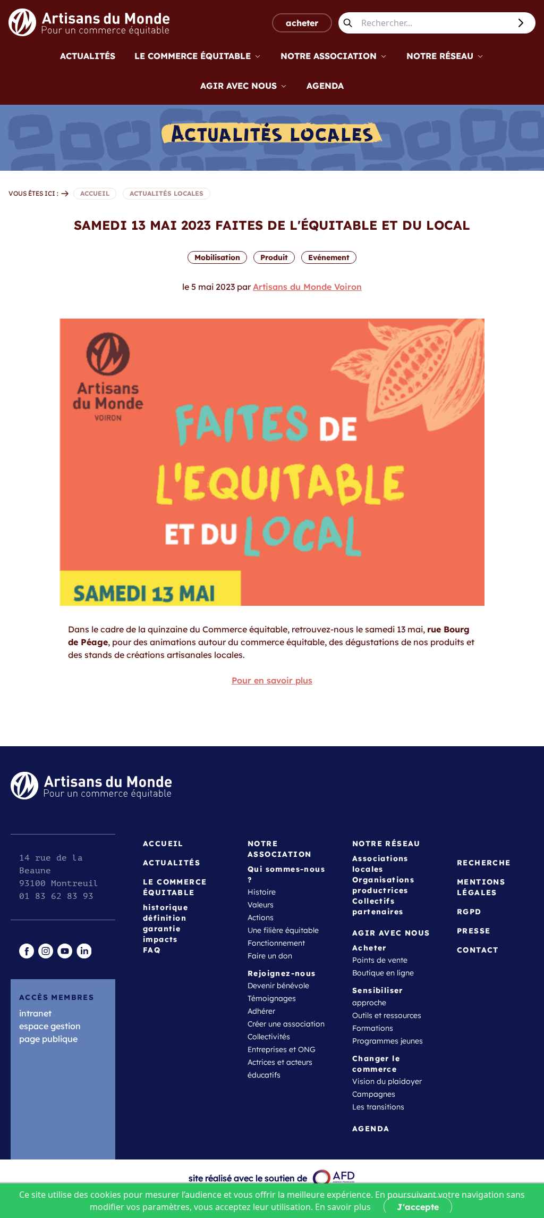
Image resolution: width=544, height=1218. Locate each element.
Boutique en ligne (383, 973)
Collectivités (269, 1036)
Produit (274, 257)
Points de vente (379, 960)
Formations (372, 1028)
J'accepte (418, 1207)
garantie (162, 928)
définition (164, 918)
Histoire (262, 892)
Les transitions (378, 1107)
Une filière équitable (283, 930)
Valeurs (261, 905)
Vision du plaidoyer (387, 1081)
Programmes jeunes (387, 1041)
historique (165, 907)
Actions (261, 917)
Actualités (87, 56)
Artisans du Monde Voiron (307, 286)
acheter (302, 23)
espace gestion (50, 1026)
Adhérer (261, 1011)
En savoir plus (343, 1207)
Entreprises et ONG (282, 1049)
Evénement (329, 257)
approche (369, 1002)
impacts (160, 939)
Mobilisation (217, 257)
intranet (35, 1013)
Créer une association (286, 1024)
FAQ (151, 950)
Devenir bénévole (278, 985)
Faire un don (270, 956)
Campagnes (373, 1094)
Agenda (325, 85)
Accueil (163, 843)
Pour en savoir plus (272, 680)
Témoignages (272, 998)
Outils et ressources (386, 1015)
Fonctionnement (276, 943)
